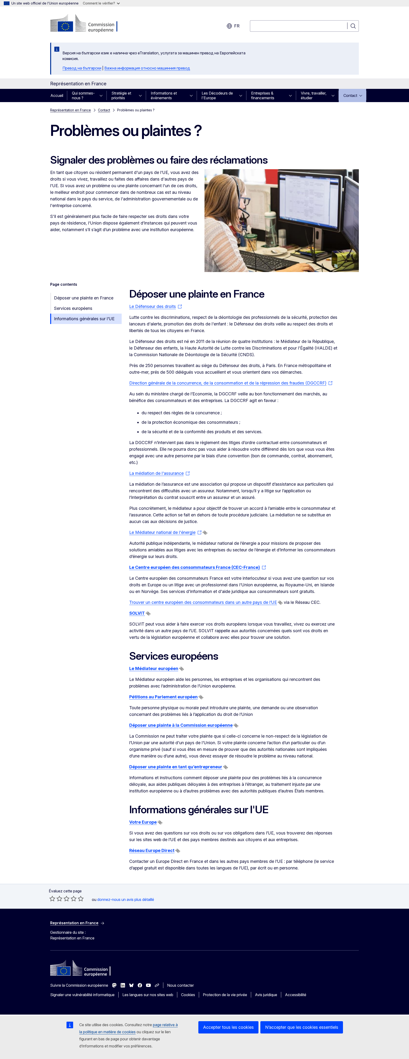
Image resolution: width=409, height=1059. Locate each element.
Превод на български (81, 68)
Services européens (73, 308)
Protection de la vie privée (225, 994)
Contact (350, 95)
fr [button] (237, 25)
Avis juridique (266, 994)
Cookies (188, 994)
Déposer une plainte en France (83, 297)
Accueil (56, 95)
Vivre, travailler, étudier (313, 95)
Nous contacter (180, 985)
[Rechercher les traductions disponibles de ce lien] (205, 532)
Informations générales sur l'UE (84, 318)
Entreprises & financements (262, 95)
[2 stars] (56, 898)
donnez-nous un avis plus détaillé (125, 899)
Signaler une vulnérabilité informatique (82, 994)
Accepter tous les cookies (228, 1027)
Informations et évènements (164, 95)
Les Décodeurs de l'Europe (217, 95)
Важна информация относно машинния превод (147, 68)
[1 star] (52, 898)
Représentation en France (70, 110)
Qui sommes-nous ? (83, 95)
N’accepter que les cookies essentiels (301, 1027)
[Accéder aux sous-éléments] (102, 95)
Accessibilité (295, 994)
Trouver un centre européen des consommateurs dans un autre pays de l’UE (203, 602)
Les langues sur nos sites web (147, 994)
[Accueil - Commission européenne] (88, 23)
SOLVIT (137, 613)
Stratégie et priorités (121, 95)
